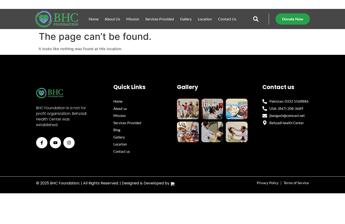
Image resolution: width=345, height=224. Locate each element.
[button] (256, 19)
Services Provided (159, 19)
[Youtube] (55, 142)
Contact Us (227, 19)
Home (94, 19)
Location (205, 19)
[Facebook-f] (41, 142)
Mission (132, 19)
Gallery (186, 19)
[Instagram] (69, 142)
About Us (112, 19)
